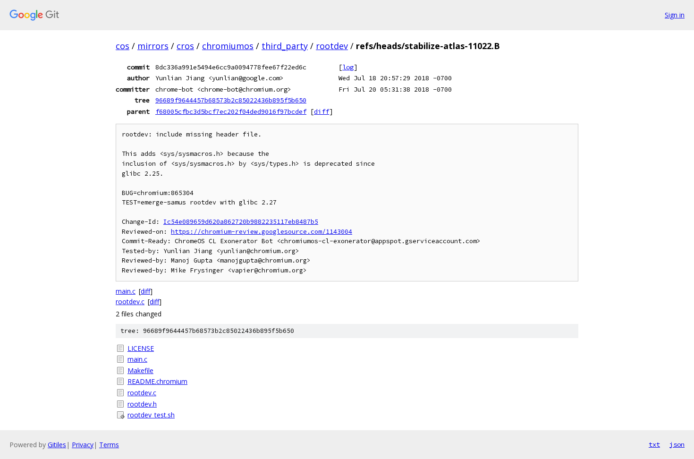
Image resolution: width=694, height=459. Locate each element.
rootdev (332, 45)
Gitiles (57, 444)
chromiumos (228, 45)
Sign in (675, 14)
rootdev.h (142, 404)
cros (185, 45)
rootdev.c (130, 301)
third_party (285, 45)
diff (321, 111)
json (677, 444)
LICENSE (140, 348)
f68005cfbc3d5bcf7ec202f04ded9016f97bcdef (230, 111)
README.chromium (157, 381)
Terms (109, 444)
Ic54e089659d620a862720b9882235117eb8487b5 (240, 222)
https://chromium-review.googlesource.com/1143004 (261, 232)
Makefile (140, 370)
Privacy (82, 444)
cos (122, 45)
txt (654, 444)
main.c (125, 291)
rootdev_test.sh (151, 414)
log (348, 67)
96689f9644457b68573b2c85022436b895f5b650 (230, 100)
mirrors (153, 45)
